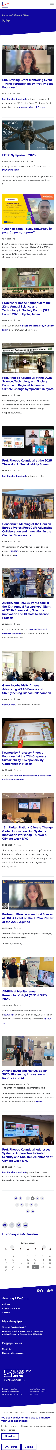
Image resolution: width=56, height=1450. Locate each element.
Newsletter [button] (6, 1349)
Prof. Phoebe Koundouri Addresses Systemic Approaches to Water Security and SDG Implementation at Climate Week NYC (27, 1155)
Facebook (11, 1225)
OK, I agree (11, 1446)
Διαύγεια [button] (6, 1312)
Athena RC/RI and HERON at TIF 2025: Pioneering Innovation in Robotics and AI (24, 1074)
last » (32, 1211)
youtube (51, 1290)
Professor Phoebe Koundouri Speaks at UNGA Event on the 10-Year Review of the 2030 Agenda (28, 918)
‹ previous (20, 1198)
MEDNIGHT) (8, 1014)
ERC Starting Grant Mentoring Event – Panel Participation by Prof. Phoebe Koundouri (27, 83)
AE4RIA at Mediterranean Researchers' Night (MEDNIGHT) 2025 (24, 995)
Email (5, 1225)
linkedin (41, 1290)
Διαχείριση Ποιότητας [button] (11, 1308)
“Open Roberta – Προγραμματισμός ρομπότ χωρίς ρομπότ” (27, 230)
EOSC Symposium (10, 169)
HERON (39, 1101)
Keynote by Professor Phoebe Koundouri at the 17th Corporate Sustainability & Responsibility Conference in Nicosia (24, 758)
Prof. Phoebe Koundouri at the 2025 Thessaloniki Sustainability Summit (27, 462)
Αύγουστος (28, 1243)
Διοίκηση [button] (6, 1304)
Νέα (6, 21)
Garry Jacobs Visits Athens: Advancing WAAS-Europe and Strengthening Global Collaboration (26, 689)
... (16, 554)
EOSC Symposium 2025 (19, 155)
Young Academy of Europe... (32, 107)
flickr (48, 1290)
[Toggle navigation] (52, 4)
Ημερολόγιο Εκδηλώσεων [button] (13, 1353)
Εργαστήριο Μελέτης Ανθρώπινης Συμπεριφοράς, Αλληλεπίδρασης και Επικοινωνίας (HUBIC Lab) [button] (23, 1332)
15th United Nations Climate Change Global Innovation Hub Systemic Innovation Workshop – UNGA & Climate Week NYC (27, 833)
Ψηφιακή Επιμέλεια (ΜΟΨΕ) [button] (14, 1327)
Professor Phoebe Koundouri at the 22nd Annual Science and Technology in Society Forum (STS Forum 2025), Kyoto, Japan (26, 308)
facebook (38, 1290)
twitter (45, 1290)
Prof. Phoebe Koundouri (14, 99)
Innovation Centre (18, 4)
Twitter (18, 1225)
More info (10, 1436)
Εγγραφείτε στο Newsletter (10, 1392)
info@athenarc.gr (40, 1389)
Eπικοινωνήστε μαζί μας (9, 1389)
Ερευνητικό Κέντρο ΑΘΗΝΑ (15, 15)
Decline (29, 1446)
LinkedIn (25, 1225)
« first (16, 1198)
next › (28, 1211)
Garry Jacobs (8, 704)
